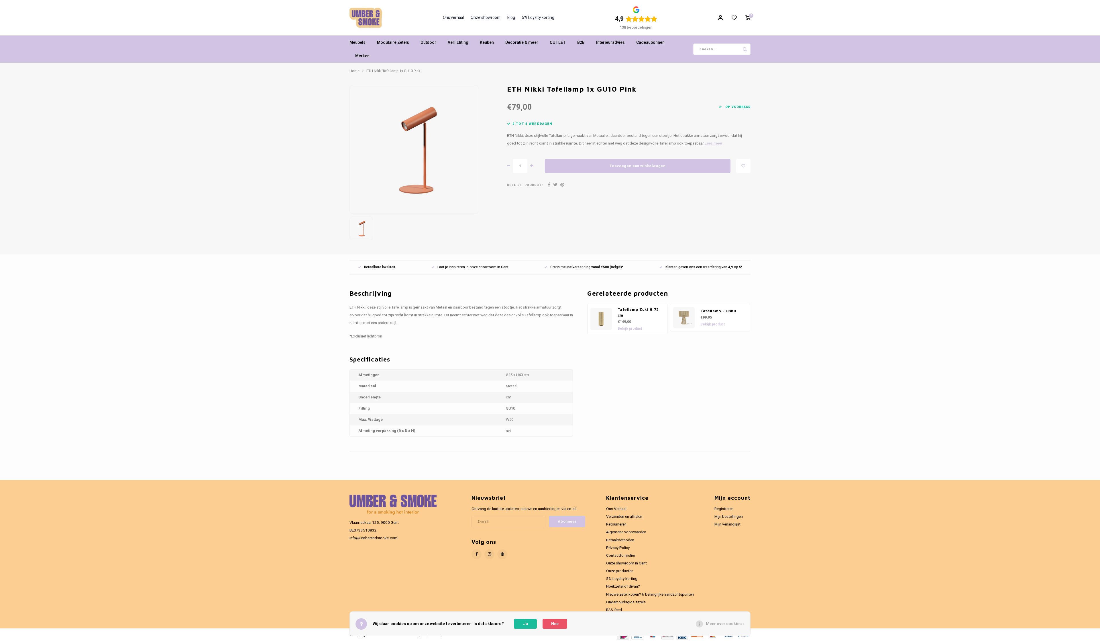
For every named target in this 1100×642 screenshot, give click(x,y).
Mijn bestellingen (728, 516)
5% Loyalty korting (538, 18)
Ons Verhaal (616, 509)
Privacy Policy (618, 548)
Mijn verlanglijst (727, 524)
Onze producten (619, 571)
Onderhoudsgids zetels (626, 602)
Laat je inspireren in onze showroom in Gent (472, 267)
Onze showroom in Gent (626, 563)
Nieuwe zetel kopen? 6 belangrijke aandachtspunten (650, 594)
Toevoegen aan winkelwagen (638, 166)
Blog (511, 18)
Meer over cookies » (725, 624)
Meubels (357, 42)
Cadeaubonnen (650, 42)
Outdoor (428, 42)
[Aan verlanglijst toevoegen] (743, 166)
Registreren (724, 509)
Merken (362, 56)
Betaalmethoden (620, 540)
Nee (555, 624)
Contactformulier (620, 555)
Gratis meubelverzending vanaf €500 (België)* (586, 267)
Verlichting (458, 42)
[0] (748, 18)
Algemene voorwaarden (626, 532)
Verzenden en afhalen (624, 516)
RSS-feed (614, 610)
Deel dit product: (525, 185)
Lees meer (713, 143)
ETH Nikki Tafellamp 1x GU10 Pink (393, 71)
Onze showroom (485, 18)
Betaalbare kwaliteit (379, 267)
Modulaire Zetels (393, 42)
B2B (581, 42)
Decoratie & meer (521, 42)
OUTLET (558, 42)
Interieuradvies (610, 42)
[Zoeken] (745, 49)
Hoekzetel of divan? (623, 586)
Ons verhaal (453, 18)
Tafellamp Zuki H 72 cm (638, 312)
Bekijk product (630, 328)
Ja (525, 624)
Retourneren (616, 524)
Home (354, 71)
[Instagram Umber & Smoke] (489, 554)
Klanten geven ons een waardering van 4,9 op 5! (703, 267)
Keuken (487, 42)
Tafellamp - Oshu (718, 311)
